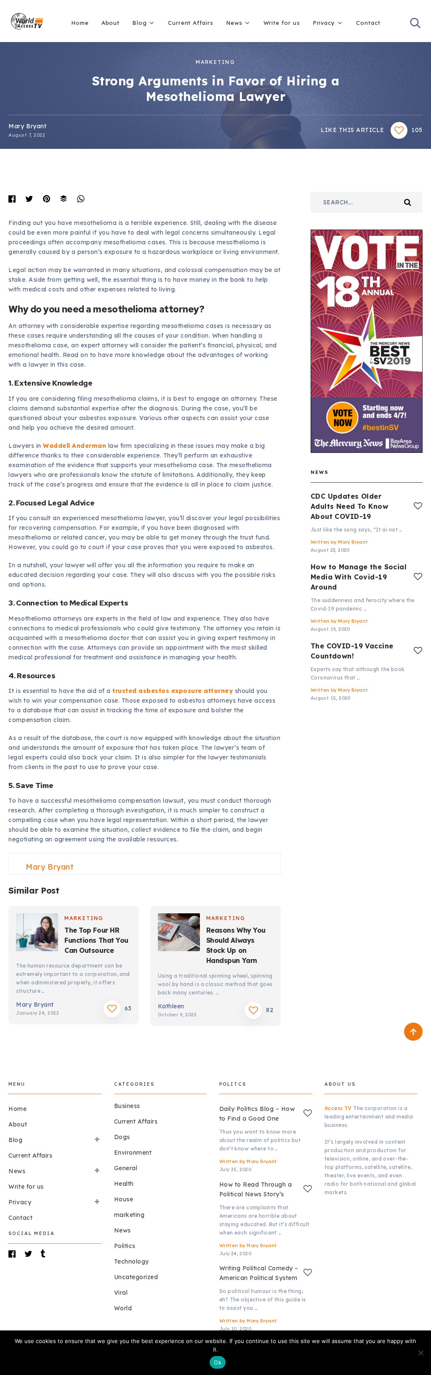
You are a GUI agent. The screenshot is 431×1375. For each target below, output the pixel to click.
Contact (368, 22)
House (123, 1199)
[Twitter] (31, 1254)
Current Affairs (190, 22)
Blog (139, 22)
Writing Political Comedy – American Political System (258, 1273)
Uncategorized (136, 1277)
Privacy (324, 22)
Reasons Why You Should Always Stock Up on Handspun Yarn (236, 945)
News (234, 22)
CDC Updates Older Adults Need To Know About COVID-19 (349, 506)
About (110, 22)
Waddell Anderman (74, 446)
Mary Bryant (27, 126)
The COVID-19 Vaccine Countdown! (352, 651)
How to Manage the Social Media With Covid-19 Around (359, 577)
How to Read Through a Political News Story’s (255, 1189)
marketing (215, 62)
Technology (131, 1261)
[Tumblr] (47, 1254)
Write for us (281, 22)
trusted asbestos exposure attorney (172, 691)
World (123, 1308)
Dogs (122, 1137)
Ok (217, 1362)
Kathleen (171, 1006)
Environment (133, 1152)
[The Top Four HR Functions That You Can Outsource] (37, 933)
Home (80, 22)
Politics (125, 1246)
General (126, 1168)
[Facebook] (15, 1254)
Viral (121, 1292)
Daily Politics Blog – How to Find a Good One (257, 1113)
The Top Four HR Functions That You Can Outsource (96, 940)
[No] (420, 1353)
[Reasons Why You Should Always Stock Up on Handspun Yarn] (179, 933)
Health (124, 1183)
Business (127, 1106)
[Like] (418, 506)
